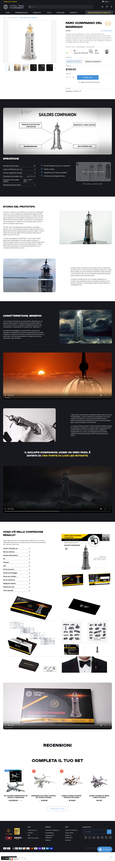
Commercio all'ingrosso (52, 830)
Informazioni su (32, 830)
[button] (106, 1)
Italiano (16, 859)
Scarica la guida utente (94, 184)
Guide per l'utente (33, 838)
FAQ (29, 835)
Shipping (48, 840)
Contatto (30, 832)
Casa (4, 17)
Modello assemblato (93, 61)
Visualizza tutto (57, 808)
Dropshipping (49, 832)
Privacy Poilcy (69, 832)
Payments (68, 840)
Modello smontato (74, 61)
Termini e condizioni (71, 830)
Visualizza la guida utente (94, 171)
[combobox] (60, 7)
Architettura (13, 17)
